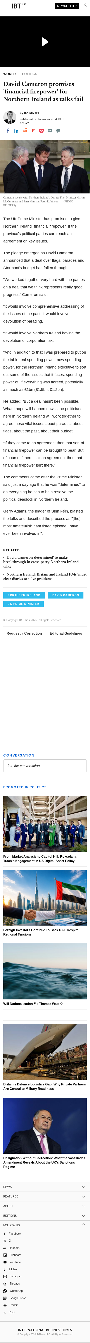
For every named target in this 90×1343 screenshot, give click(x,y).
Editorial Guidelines (66, 633)
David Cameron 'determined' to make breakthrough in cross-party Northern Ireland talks (41, 562)
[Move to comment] (58, 131)
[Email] (50, 131)
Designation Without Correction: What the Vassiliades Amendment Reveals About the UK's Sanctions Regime (44, 1162)
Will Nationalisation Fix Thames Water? (33, 1004)
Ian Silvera (31, 113)
